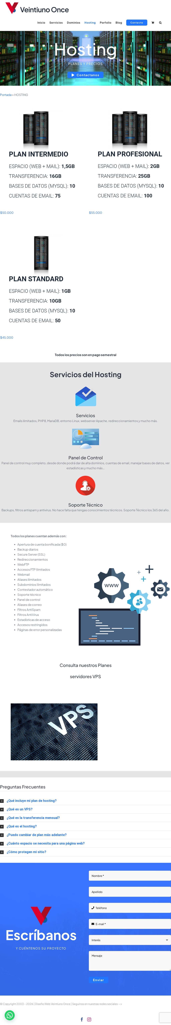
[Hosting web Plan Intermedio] (41, 155)
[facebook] (82, 1019)
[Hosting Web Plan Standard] (41, 280)
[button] (160, 22)
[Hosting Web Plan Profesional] (130, 155)
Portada (6, 95)
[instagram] (89, 1019)
